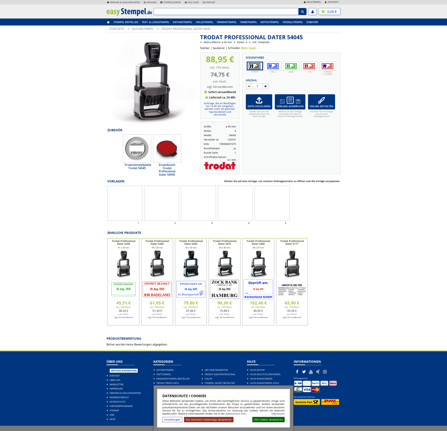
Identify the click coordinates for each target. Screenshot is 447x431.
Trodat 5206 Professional (220, 374)
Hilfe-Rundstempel (261, 378)
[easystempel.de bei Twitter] (304, 371)
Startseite (116, 29)
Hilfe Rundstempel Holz (264, 383)
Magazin (151, 2)
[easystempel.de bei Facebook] (297, 371)
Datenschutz (117, 401)
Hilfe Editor (257, 370)
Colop (208, 378)
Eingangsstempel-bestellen (173, 378)
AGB (112, 415)
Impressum (278, 413)
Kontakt (210, 2)
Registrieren (313, 2)
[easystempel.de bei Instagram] (325, 371)
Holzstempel (204, 22)
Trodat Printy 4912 (167, 383)
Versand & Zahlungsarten (124, 2)
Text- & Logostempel (155, 22)
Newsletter (116, 384)
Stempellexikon (172, 2)
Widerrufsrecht (119, 397)
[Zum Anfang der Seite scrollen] (422, 424)
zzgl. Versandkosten (220, 87)
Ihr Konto (333, 2)
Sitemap (114, 410)
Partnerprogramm (121, 406)
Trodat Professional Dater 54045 (185, 29)
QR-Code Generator (216, 370)
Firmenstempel (227, 22)
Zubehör (312, 22)
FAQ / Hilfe (193, 2)
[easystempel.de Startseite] (129, 15)
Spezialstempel (293, 22)
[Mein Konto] (312, 11)
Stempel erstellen (125, 22)
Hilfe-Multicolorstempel (265, 374)
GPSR (112, 419)
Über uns (115, 380)
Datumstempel (182, 22)
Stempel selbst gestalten (220, 383)
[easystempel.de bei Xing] (318, 371)
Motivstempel (270, 22)
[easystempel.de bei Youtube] (311, 371)
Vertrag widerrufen (124, 370)
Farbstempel (248, 22)
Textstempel (163, 374)
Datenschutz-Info (236, 413)
